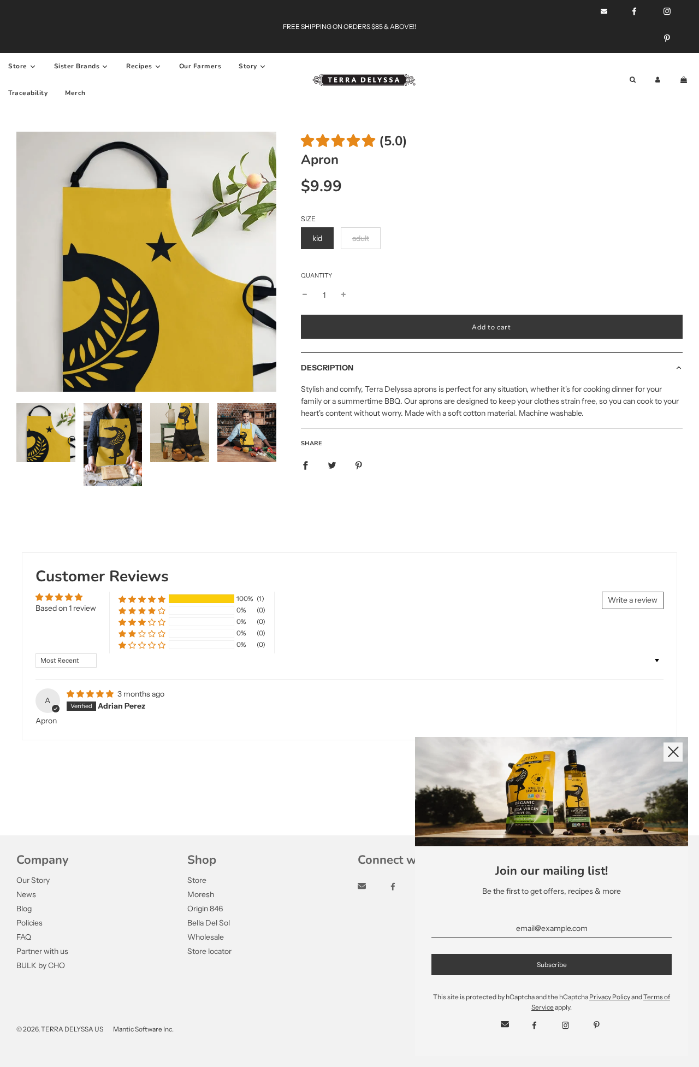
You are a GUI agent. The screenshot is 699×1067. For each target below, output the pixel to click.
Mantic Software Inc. (143, 1029)
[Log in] (658, 80)
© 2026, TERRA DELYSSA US (59, 1029)
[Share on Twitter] (332, 465)
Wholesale (205, 937)
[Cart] (685, 80)
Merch (75, 93)
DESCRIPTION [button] (327, 368)
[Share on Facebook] (305, 465)
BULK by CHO (40, 965)
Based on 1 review (65, 608)
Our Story (33, 880)
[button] (338, 141)
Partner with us (42, 951)
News (26, 894)
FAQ (23, 937)
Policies (29, 923)
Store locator (209, 951)
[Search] (632, 80)
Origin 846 (205, 908)
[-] (305, 295)
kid (317, 238)
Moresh (200, 894)
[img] (91, 694)
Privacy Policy (609, 997)
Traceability (28, 93)
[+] (343, 295)
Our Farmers (200, 66)
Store (196, 880)
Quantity (316, 275)
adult (360, 238)
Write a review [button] (632, 600)
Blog (24, 908)
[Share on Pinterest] (358, 465)
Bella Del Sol (208, 923)
